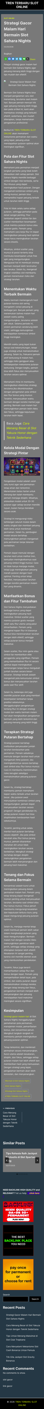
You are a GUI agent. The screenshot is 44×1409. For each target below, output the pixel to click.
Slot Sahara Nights (13, 1086)
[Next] (37, 1160)
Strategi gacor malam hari (16, 1016)
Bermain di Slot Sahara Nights (17, 1081)
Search (6, 1294)
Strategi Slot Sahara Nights (16, 1091)
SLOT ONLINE (9, 18)
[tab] (17, 1174)
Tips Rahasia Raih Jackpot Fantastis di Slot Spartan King (21, 1157)
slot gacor (8, 1379)
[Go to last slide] (7, 1160)
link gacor (7, 1386)
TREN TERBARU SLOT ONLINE (17, 1096)
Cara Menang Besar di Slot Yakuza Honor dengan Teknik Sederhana (10, 1117)
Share (32, 59)
